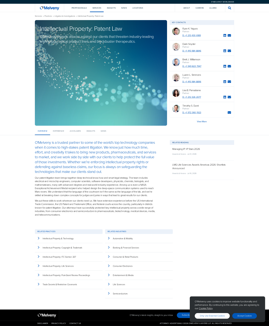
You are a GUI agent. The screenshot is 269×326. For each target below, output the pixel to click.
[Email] (229, 36)
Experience (58, 131)
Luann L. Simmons (191, 75)
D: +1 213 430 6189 (191, 35)
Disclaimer (42, 323)
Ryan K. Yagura (189, 28)
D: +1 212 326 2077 (191, 97)
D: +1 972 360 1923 (191, 112)
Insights (91, 131)
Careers (200, 8)
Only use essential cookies (212, 315)
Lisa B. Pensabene (191, 90)
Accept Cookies (244, 315)
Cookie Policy (205, 308)
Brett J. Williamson (191, 59)
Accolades (75, 131)
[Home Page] (49, 8)
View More (202, 121)
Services (38, 16)
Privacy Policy (58, 323)
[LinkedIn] (224, 36)
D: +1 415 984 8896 (191, 81)
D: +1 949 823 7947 (191, 66)
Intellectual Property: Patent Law (91, 16)
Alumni (213, 8)
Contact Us (75, 323)
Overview (42, 131)
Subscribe (186, 315)
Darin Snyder (188, 44)
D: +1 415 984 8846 (191, 50)
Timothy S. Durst (190, 106)
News (103, 131)
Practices (48, 16)
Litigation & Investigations (64, 16)
